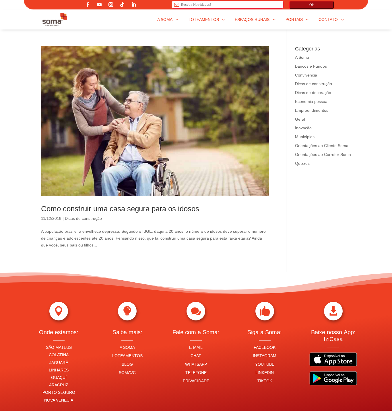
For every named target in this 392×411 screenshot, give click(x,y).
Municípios (305, 136)
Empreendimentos (311, 110)
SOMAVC (127, 372)
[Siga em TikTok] (122, 4)
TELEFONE (196, 372)
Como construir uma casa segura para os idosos (120, 208)
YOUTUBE (264, 364)
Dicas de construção (83, 218)
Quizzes (302, 163)
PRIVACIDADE (196, 381)
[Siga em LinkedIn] (133, 4)
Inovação (303, 128)
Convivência (306, 75)
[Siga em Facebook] (87, 4)
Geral (300, 119)
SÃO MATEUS (59, 347)
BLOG (127, 364)
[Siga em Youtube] (99, 4)
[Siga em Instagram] (110, 4)
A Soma (302, 57)
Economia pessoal (311, 101)
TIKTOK (264, 381)
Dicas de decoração (313, 92)
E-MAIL (196, 347)
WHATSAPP (196, 364)
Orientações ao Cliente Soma (321, 145)
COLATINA (59, 355)
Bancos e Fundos (311, 66)
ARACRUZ (58, 385)
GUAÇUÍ (59, 377)
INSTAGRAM (264, 355)
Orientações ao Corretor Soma (323, 154)
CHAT (196, 355)
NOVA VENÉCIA (58, 400)
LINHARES (59, 370)
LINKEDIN (264, 372)
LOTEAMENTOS (127, 355)
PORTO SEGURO (58, 392)
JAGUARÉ (58, 362)
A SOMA (127, 347)
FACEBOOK (264, 347)
